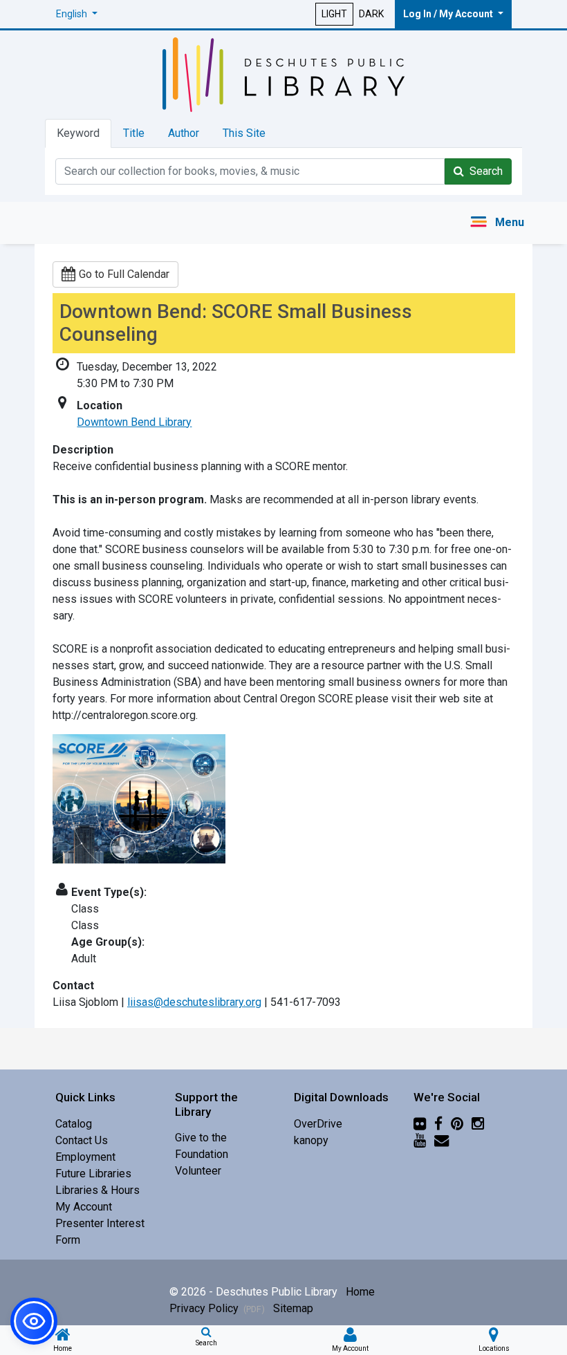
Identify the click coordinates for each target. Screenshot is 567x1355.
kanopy (311, 1140)
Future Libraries (93, 1173)
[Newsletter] (441, 1140)
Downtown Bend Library (134, 422)
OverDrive (318, 1123)
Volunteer (198, 1170)
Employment (85, 1157)
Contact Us (81, 1140)
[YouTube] (419, 1140)
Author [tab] (183, 133)
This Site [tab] (244, 133)
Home (360, 1291)
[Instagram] (478, 1123)
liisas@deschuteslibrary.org (194, 1002)
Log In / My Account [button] (449, 13)
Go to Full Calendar (124, 274)
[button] (76, 14)
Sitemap (293, 1308)
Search (483, 171)
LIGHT (334, 13)
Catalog (73, 1123)
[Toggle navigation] (496, 223)
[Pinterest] (457, 1123)
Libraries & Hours (97, 1190)
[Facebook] (438, 1123)
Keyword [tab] (78, 133)
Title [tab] (134, 133)
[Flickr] (419, 1123)
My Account (83, 1206)
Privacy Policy (217, 1308)
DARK (371, 13)
